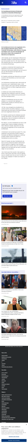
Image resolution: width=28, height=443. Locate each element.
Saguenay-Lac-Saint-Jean (7, 419)
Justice (3, 379)
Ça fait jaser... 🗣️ (8, 186)
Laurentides (4, 411)
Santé (3, 382)
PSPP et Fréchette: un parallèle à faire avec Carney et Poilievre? (12, 290)
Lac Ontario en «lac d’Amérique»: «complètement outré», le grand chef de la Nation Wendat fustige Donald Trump (12, 313)
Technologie (4, 389)
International (4, 377)
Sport (3, 387)
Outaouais (4, 414)
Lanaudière (4, 404)
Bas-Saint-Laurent (6, 396)
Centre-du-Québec (6, 398)
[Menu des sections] (2, 2)
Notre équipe (4, 355)
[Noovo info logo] (14, 2)
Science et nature (5, 384)
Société (3, 385)
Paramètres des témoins (7, 366)
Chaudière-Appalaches (7, 399)
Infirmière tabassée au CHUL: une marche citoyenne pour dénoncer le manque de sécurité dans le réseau (13, 336)
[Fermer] (26, 424)
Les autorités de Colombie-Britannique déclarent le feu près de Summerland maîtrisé (14, 222)
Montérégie (4, 412)
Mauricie (3, 406)
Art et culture (4, 372)
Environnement (5, 375)
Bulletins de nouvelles (6, 357)
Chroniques (4, 358)
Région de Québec (6, 416)
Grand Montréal (5, 402)
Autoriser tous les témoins (14, 440)
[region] (14, 433)
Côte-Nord (4, 409)
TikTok (3, 365)
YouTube (3, 363)
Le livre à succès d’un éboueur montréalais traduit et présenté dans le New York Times (12, 243)
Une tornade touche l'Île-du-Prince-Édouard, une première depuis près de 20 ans (13, 265)
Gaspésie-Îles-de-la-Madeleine (8, 417)
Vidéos (3, 360)
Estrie (3, 401)
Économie (4, 374)
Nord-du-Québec (5, 407)
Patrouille (4, 380)
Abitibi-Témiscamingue (7, 394)
